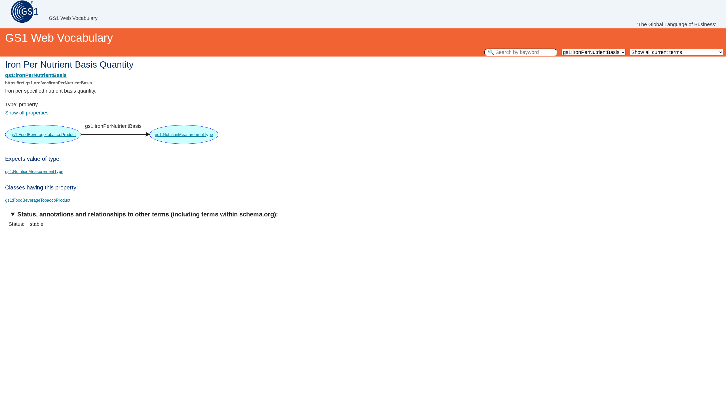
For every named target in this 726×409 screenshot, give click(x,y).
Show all (26, 113)
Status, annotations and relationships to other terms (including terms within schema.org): (147, 214)
